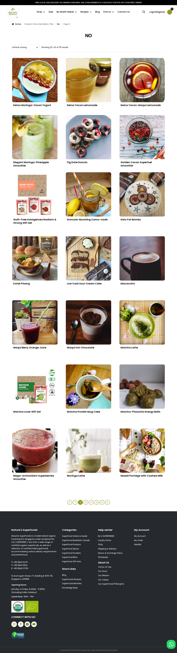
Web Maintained (98, 650)
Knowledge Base (70, 587)
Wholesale (103, 557)
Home (18, 24)
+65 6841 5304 (21, 565)
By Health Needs (65, 11)
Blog (97, 11)
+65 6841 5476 (21, 562)
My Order (138, 540)
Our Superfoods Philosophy (111, 583)
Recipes (84, 11)
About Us (103, 562)
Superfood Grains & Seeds (74, 536)
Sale (51, 11)
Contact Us (124, 11)
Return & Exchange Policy (110, 553)
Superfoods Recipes (71, 579)
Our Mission (103, 575)
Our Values (103, 579)
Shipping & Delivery (107, 548)
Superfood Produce (71, 544)
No (58, 24)
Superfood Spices (70, 548)
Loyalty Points (104, 540)
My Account (140, 536)
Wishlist (137, 544)
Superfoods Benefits (72, 583)
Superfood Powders (71, 553)
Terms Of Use (104, 567)
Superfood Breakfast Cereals (76, 540)
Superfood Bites (69, 557)
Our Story (102, 571)
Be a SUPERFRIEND (106, 536)
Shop (39, 11)
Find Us (107, 11)
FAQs (100, 544)
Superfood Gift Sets (71, 561)
